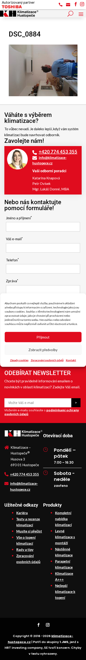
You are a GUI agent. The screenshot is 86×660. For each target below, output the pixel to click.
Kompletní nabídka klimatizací (63, 519)
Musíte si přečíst (29, 531)
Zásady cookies (19, 360)
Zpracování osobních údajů (47, 360)
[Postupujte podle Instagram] (47, 625)
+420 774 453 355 (58, 151)
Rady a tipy (24, 549)
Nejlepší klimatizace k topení (65, 592)
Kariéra (22, 513)
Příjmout (43, 337)
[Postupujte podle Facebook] (38, 625)
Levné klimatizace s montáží (65, 537)
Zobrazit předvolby (43, 350)
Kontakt (71, 360)
